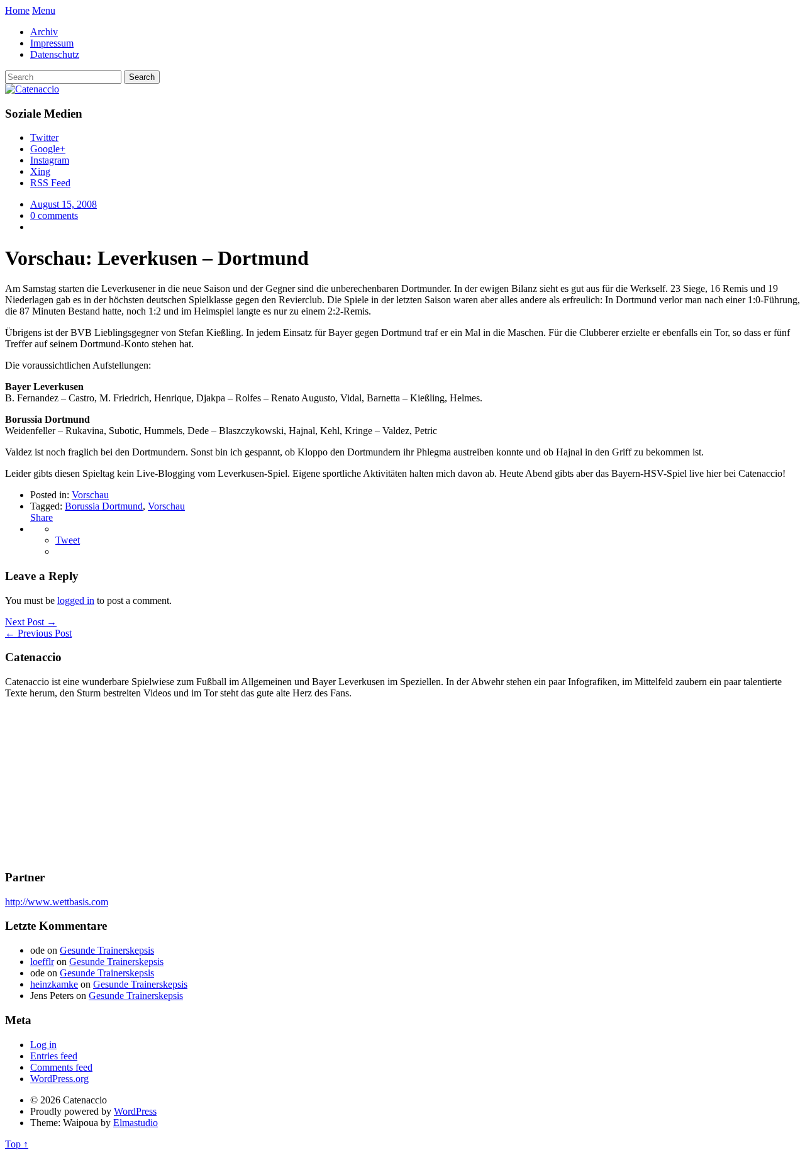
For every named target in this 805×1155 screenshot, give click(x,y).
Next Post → (31, 622)
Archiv (44, 31)
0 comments (54, 215)
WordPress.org (59, 1078)
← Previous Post (38, 633)
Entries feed (53, 1056)
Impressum (52, 43)
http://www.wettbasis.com (56, 901)
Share (41, 517)
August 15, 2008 (63, 204)
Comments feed (61, 1067)
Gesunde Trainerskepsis (107, 950)
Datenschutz (54, 54)
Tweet (67, 540)
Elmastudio (135, 1122)
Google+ (47, 148)
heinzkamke (54, 984)
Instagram (49, 160)
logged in (75, 600)
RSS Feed (50, 182)
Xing (40, 171)
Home (17, 10)
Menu (43, 10)
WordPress (135, 1111)
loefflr (42, 961)
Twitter (44, 137)
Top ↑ (16, 1144)
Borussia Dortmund (104, 506)
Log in (43, 1044)
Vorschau (90, 494)
